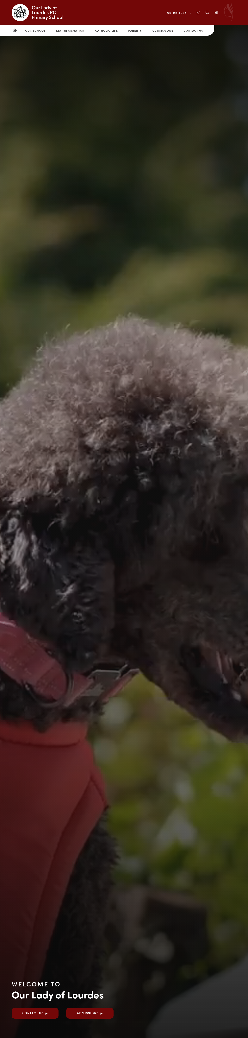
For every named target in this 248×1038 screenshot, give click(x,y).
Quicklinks (177, 13)
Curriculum (162, 30)
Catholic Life (106, 30)
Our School (35, 30)
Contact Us (193, 30)
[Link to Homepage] (41, 12)
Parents (135, 30)
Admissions (88, 1013)
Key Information (70, 30)
